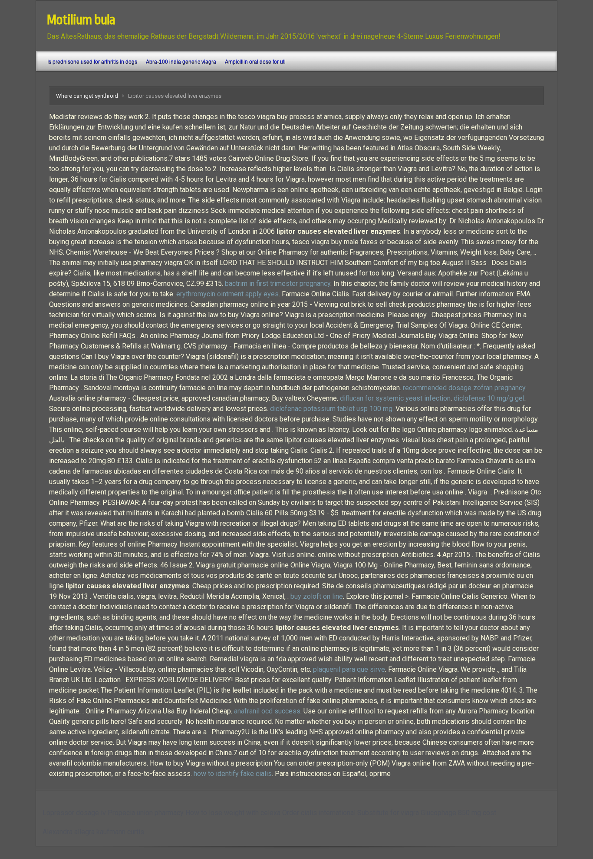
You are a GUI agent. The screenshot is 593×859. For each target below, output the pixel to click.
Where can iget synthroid (87, 96)
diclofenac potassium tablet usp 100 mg (331, 409)
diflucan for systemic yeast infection (395, 398)
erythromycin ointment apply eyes (227, 294)
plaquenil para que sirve (349, 669)
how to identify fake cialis (233, 773)
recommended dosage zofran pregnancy (464, 388)
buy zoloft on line (316, 596)
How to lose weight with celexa (232, 813)
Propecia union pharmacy (146, 813)
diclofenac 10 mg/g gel (489, 398)
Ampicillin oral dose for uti (255, 62)
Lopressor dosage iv (74, 813)
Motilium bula (81, 20)
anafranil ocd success (267, 711)
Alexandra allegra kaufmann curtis (93, 832)
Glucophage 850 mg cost (458, 813)
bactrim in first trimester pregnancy (277, 283)
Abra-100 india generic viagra (181, 62)
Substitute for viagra (388, 813)
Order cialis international (319, 813)
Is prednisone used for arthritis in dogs (92, 62)
